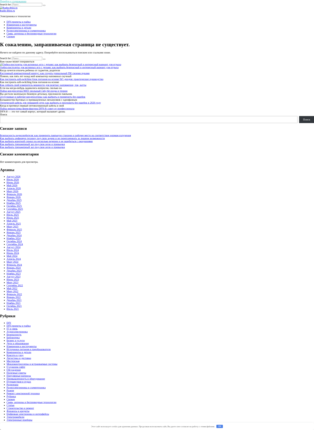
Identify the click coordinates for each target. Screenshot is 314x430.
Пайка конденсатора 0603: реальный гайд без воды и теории (34, 91)
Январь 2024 (14, 267)
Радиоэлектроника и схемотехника (26, 30)
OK (219, 426)
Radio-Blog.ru (7, 10)
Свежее (11, 36)
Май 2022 (12, 288)
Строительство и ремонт (20, 408)
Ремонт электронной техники (23, 393)
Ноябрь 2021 (14, 303)
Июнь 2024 (13, 253)
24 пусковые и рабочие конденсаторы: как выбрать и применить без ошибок (42, 96)
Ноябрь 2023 (14, 273)
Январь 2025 (14, 232)
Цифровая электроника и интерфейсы (28, 414)
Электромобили (15, 417)
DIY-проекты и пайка (19, 21)
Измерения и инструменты (22, 24)
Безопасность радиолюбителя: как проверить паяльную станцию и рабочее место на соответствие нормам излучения (65, 135)
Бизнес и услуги (16, 340)
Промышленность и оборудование (26, 378)
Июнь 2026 (13, 182)
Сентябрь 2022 (15, 285)
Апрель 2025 (14, 223)
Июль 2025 (13, 214)
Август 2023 (13, 276)
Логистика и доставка (19, 358)
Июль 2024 (13, 250)
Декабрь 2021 (14, 300)
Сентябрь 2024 (15, 244)
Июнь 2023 (13, 279)
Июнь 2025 (13, 217)
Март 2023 (12, 282)
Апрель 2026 (14, 188)
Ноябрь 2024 (14, 238)
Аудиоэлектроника (17, 331)
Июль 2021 (13, 309)
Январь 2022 (14, 297)
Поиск (3, 114)
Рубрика (11, 396)
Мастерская (13, 361)
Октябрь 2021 (14, 306)
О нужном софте (16, 367)
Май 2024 (12, 256)
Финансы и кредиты (18, 411)
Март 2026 (12, 191)
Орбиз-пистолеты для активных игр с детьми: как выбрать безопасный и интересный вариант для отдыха (59, 67)
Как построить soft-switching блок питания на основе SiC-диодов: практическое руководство (51, 79)
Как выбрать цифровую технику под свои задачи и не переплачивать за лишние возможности (52, 138)
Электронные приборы (19, 420)
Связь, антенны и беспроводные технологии (31, 33)
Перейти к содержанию (13, 1)
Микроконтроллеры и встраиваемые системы (32, 364)
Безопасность (14, 334)
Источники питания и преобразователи (29, 349)
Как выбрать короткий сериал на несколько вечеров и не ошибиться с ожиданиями (46, 141)
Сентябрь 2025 (15, 209)
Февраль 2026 (14, 194)
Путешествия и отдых (19, 381)
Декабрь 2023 (14, 270)
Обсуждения (14, 370)
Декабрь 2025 (14, 200)
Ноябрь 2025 (14, 203)
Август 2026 (13, 176)
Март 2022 (12, 291)
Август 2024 (13, 247)
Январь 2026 (14, 197)
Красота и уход (15, 355)
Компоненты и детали (19, 27)
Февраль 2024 (14, 264)
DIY (9, 322)
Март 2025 (12, 226)
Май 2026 (12, 185)
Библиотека (13, 337)
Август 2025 (13, 212)
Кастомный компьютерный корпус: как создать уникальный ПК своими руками (45, 73)
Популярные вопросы (19, 375)
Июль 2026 (13, 179)
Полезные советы (16, 372)
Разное (10, 390)
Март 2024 (12, 262)
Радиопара (12, 384)
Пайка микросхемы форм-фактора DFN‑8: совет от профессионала (37, 108)
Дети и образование (18, 343)
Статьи (10, 405)
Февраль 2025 (14, 229)
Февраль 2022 (14, 294)
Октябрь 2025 (14, 206)
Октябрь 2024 (14, 241)
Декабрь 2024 (14, 235)
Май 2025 (12, 220)
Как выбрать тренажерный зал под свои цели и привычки (32, 144)
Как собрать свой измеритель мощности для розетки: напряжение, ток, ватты (43, 85)
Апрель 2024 (14, 259)
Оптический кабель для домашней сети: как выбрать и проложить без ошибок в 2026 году (50, 102)
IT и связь (12, 328)
